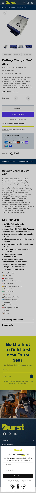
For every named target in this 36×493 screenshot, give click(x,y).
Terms (12, 482)
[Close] (33, 449)
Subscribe (17, 476)
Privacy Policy (21, 482)
